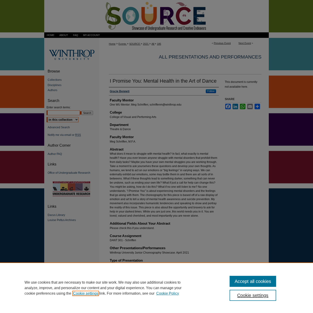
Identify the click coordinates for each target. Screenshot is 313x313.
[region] (156, 288)
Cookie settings (85, 293)
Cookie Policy (167, 293)
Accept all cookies (253, 281)
